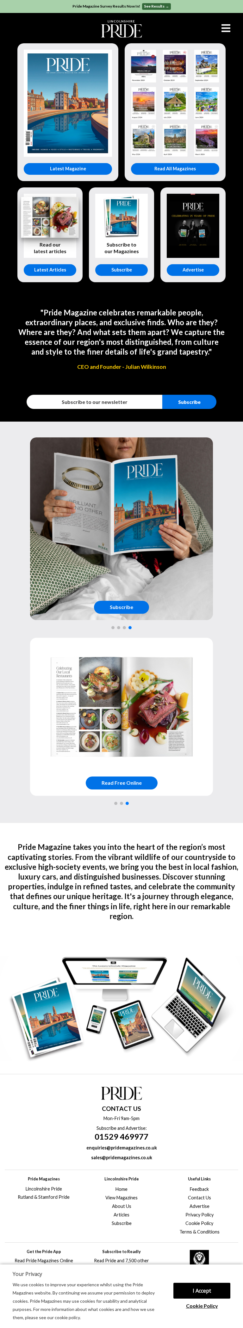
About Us (121, 1206)
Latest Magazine (68, 168)
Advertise (193, 269)
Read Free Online (122, 783)
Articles (121, 1214)
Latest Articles (50, 269)
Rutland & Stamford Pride (44, 1197)
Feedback (199, 1189)
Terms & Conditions (199, 1231)
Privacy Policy (199, 1214)
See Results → (156, 6)
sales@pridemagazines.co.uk (121, 1157)
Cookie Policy (202, 1306)
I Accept (202, 1290)
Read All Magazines (175, 168)
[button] (113, 627)
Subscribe (121, 269)
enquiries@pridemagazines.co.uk (121, 1147)
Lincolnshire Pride (44, 1188)
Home (121, 1189)
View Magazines (121, 1197)
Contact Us (199, 1197)
